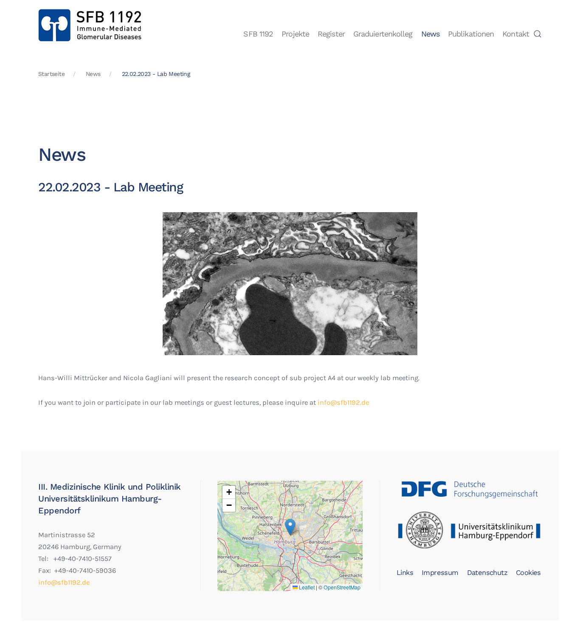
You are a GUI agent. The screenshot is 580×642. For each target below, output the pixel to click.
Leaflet (306, 587)
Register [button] (331, 33)
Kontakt (515, 33)
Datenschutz (487, 573)
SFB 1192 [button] (258, 33)
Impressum (440, 573)
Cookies (528, 573)
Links (405, 573)
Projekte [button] (295, 33)
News (430, 33)
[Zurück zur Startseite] (90, 33)
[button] (537, 34)
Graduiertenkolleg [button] (383, 33)
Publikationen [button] (471, 33)
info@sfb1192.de (343, 402)
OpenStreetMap (342, 587)
